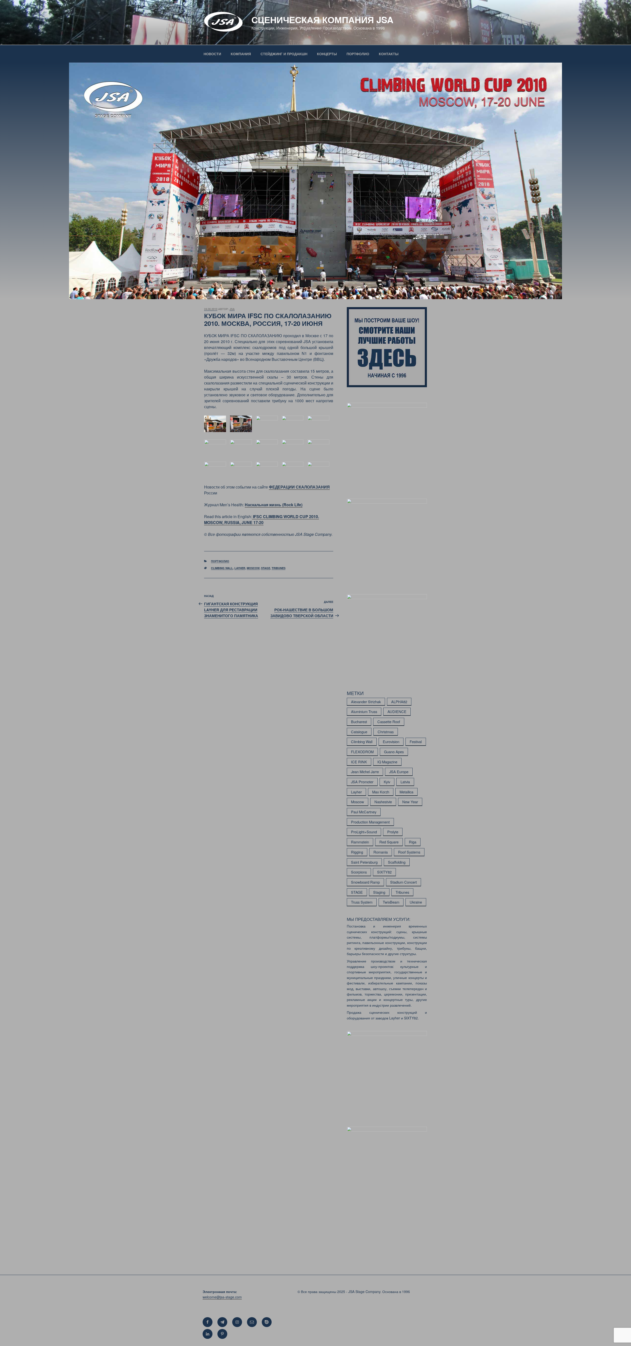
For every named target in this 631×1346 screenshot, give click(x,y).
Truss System (361, 902)
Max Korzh (380, 791)
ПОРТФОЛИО (358, 53)
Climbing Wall (222, 568)
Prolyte (392, 831)
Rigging (357, 852)
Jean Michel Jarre (365, 771)
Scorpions (359, 871)
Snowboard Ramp (365, 882)
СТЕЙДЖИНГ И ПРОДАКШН (284, 53)
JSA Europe (398, 771)
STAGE (265, 568)
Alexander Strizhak (366, 701)
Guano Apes (394, 751)
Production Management (370, 821)
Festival (416, 741)
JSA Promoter (362, 781)
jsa (232, 309)
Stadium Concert (403, 882)
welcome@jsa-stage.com (222, 1296)
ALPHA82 (399, 701)
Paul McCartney (363, 811)
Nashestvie (383, 801)
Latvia (405, 781)
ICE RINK (359, 761)
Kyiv (387, 781)
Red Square (389, 841)
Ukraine (416, 902)
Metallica (406, 791)
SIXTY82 (384, 871)
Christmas (386, 731)
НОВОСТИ (212, 53)
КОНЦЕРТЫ (327, 53)
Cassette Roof (388, 721)
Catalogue (359, 731)
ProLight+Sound (364, 831)
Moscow (253, 568)
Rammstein (360, 841)
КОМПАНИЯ (241, 53)
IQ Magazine (387, 761)
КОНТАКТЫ (389, 53)
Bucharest (359, 721)
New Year (410, 801)
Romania (380, 852)
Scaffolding (396, 862)
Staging (379, 892)
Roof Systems (409, 852)
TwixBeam (391, 902)
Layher (239, 568)
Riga (412, 841)
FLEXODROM (362, 751)
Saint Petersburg (364, 862)
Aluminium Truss (364, 711)
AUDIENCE (396, 711)
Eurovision (391, 741)
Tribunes (278, 568)
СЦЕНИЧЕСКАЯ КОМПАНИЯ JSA (322, 19)
